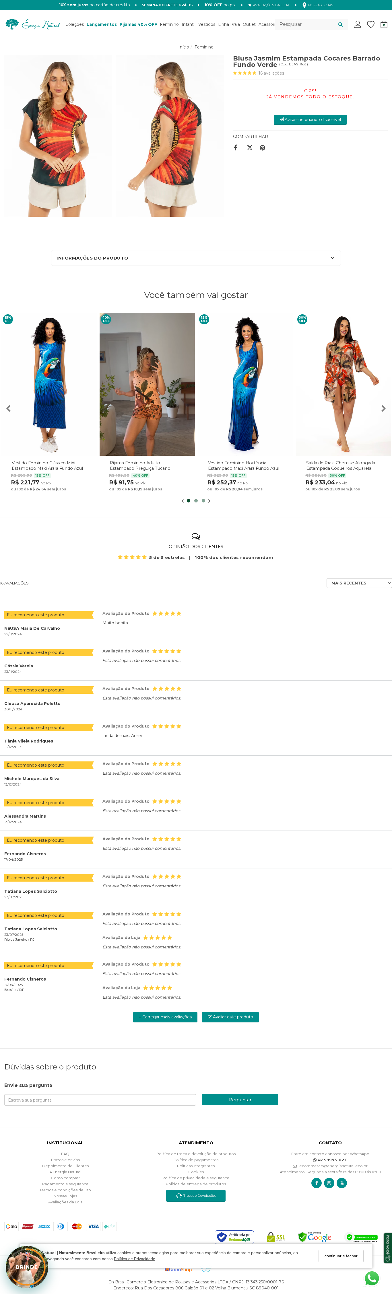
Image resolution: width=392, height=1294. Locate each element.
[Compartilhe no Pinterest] (264, 148)
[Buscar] (340, 24)
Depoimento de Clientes (65, 1166)
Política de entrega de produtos (196, 1184)
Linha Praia (229, 24)
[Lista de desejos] (373, 24)
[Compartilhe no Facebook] (238, 148)
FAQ (65, 1153)
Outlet (249, 24)
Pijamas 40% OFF (138, 24)
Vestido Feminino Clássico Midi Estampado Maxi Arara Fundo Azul (47, 465)
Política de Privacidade (134, 1258)
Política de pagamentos (196, 1159)
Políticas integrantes (196, 1166)
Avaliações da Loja (65, 1202)
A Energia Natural (65, 1172)
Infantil (188, 24)
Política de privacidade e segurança (195, 1178)
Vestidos (206, 24)
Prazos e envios (65, 1159)
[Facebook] (317, 1183)
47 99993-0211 (332, 1159)
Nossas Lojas (65, 1196)
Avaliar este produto (232, 1017)
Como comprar (65, 1178)
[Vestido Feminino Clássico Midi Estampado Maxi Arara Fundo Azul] (49, 384)
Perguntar (240, 1099)
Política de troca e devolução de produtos (196, 1153)
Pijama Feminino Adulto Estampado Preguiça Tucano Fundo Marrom (140, 468)
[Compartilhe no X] (251, 148)
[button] (196, 258)
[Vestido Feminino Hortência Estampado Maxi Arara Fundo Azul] (245, 384)
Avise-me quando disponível (312, 119)
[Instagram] (329, 1183)
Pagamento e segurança (65, 1184)
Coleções (74, 24)
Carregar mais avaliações (165, 1017)
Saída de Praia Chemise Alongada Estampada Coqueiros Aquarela (340, 465)
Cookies (196, 1172)
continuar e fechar (341, 1256)
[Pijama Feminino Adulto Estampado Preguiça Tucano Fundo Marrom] (147, 384)
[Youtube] (342, 1183)
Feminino (169, 24)
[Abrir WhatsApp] (372, 1278)
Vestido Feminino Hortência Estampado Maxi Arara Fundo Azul (243, 465)
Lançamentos (102, 24)
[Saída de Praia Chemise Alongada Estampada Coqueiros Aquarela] (343, 384)
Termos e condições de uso (65, 1190)
